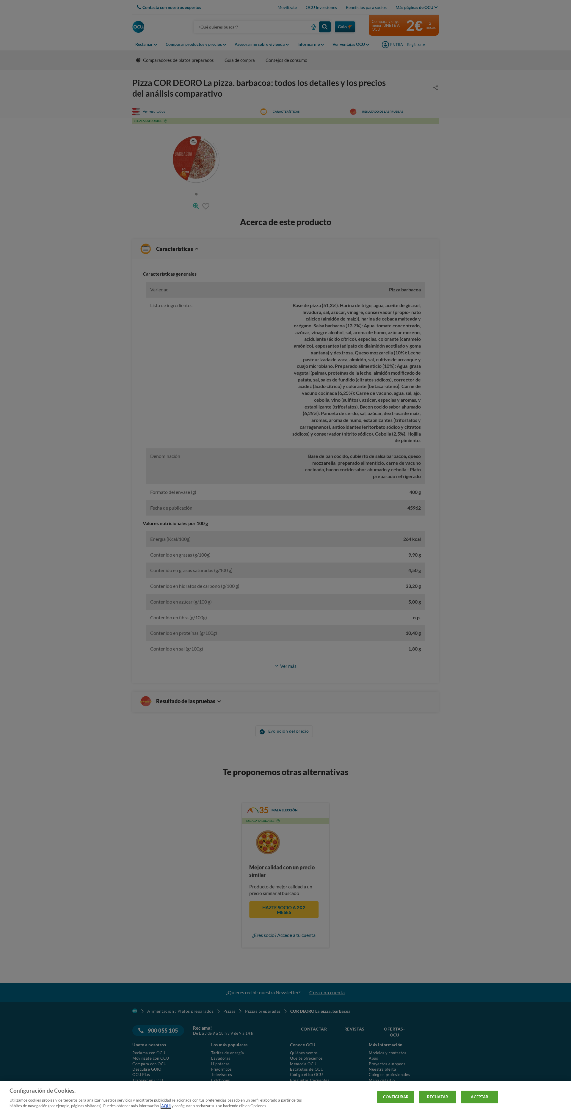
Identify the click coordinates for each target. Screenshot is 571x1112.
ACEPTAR (479, 1096)
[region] (285, 1096)
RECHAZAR (437, 1096)
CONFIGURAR (396, 1096)
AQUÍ (166, 1105)
